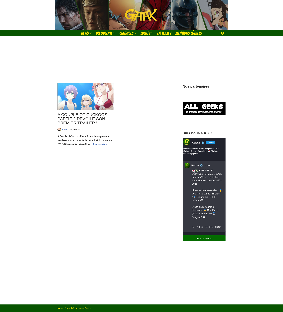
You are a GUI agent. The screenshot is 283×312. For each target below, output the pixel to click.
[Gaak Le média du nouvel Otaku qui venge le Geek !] (141, 15)
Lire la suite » (100, 144)
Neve (60, 308)
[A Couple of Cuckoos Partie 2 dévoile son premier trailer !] (85, 96)
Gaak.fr (195, 165)
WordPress (85, 308)
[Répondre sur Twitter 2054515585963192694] (194, 227)
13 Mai (207, 166)
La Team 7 (164, 33)
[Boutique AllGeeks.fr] (204, 122)
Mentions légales (188, 33)
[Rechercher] (222, 33)
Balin (64, 129)
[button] (91, 33)
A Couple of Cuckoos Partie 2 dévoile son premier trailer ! (82, 118)
